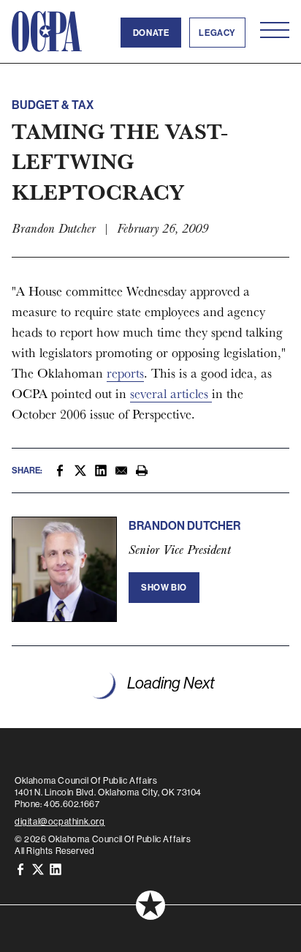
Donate (151, 32)
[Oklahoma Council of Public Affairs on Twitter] (38, 868)
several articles (171, 393)
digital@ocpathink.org (60, 821)
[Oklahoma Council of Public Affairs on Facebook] (20, 868)
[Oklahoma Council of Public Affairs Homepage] (47, 31)
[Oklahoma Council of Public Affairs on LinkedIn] (55, 868)
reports (125, 372)
